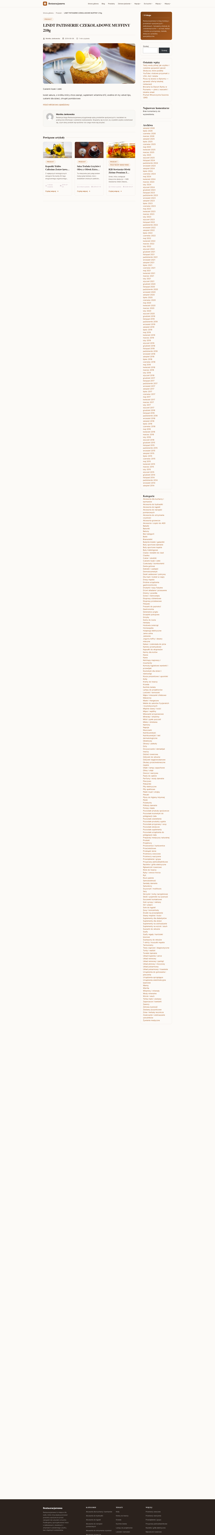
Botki (145, 536)
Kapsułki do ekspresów (153, 649)
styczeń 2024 (149, 187)
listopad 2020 (149, 287)
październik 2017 (150, 383)
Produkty (111, 4)
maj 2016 (147, 429)
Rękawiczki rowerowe (152, 867)
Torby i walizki (149, 950)
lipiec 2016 (147, 424)
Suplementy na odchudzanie (155, 923)
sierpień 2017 (148, 389)
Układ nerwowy (149, 958)
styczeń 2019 (148, 343)
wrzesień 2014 (149, 483)
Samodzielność (149, 880)
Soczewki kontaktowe (152, 899)
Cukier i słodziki (150, 558)
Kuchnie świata (149, 687)
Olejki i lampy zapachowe (154, 768)
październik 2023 (150, 195)
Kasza (145, 655)
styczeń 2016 (148, 440)
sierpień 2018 (148, 356)
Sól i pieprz (148, 905)
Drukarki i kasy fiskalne (153, 588)
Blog (103, 4)
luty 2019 (147, 340)
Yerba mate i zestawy (152, 999)
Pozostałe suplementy (152, 829)
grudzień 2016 (149, 410)
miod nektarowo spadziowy (56, 104)
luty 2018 (147, 373)
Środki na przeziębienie (153, 913)
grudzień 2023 (149, 190)
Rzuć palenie (148, 878)
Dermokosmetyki (150, 571)
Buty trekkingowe (150, 550)
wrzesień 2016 (149, 418)
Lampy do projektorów (152, 690)
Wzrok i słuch (148, 996)
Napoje (137, 4)
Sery (145, 891)
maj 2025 (147, 147)
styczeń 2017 (148, 407)
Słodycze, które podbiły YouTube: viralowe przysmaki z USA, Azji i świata (156, 73)
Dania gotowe (149, 566)
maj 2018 (147, 364)
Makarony (147, 698)
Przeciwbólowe (149, 848)
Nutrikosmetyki (149, 733)
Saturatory (147, 886)
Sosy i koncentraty (151, 910)
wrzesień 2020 (149, 292)
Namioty (146, 725)
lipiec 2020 (148, 297)
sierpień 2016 (148, 421)
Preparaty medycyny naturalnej (156, 837)
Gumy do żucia (149, 620)
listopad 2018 (149, 348)
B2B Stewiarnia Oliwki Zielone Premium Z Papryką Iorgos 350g (119, 172)
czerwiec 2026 (149, 133)
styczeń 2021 (148, 281)
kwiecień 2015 (149, 464)
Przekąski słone (149, 851)
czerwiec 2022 (149, 235)
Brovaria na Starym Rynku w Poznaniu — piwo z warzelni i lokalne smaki (155, 89)
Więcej (157, 4)
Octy (145, 746)
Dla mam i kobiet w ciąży (153, 577)
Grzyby (146, 617)
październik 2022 (150, 225)
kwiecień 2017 (149, 399)
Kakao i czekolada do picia (154, 644)
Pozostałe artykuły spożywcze (156, 811)
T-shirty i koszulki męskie (154, 942)
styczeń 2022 (149, 249)
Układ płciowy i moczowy (154, 964)
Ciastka (146, 555)
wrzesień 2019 (149, 324)
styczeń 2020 (149, 313)
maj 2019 (147, 332)
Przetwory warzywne (119, 165)
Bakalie (146, 526)
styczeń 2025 (149, 158)
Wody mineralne (150, 993)
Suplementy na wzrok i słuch (155, 926)
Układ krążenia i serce (152, 956)
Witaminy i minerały (151, 991)
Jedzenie (147, 636)
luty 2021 (147, 278)
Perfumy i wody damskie (153, 778)
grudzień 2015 (149, 442)
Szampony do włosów (152, 940)
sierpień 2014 (148, 485)
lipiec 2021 (147, 265)
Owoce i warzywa (150, 773)
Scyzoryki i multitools (152, 889)
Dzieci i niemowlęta (151, 596)
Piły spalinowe (149, 789)
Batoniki (146, 528)
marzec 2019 (148, 338)
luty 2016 (147, 437)
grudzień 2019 (149, 316)
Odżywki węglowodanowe (154, 760)
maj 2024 (147, 176)
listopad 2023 (149, 192)
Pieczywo (147, 781)
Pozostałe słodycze (151, 827)
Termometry (148, 945)
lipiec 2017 (147, 391)
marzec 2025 (148, 152)
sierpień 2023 (149, 201)
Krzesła (146, 684)
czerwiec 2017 (149, 394)
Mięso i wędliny (149, 711)
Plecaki (146, 794)
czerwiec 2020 (149, 300)
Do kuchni (147, 4)
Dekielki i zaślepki (150, 569)
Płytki (145, 800)
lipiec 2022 (148, 233)
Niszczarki (147, 730)
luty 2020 (147, 311)
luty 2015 (147, 469)
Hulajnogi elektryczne (152, 631)
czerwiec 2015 (149, 459)
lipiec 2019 (147, 330)
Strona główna (93, 4)
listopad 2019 (149, 319)
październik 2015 (150, 448)
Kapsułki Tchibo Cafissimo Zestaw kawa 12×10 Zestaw (56, 169)
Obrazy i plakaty (150, 743)
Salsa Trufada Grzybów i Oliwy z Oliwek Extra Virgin (89, 169)
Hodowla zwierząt (150, 625)
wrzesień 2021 (149, 260)
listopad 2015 (149, 445)
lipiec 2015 (147, 456)
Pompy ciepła (149, 808)
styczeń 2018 (148, 375)
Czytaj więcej (50, 191)
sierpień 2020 (149, 295)
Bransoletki (147, 539)
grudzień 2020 (149, 284)
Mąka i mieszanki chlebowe (154, 695)
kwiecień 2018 (149, 367)
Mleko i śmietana (150, 722)
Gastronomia (148, 609)
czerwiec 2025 (149, 144)
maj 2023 (147, 209)
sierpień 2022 (149, 230)
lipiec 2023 (148, 203)
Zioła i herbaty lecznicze (153, 1012)
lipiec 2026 (148, 131)
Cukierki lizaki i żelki (151, 561)
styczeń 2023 (149, 219)
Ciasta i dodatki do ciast (153, 553)
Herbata (146, 622)
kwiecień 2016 (149, 432)
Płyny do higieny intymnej (154, 797)
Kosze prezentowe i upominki (155, 676)
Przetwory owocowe (152, 854)
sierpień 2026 (149, 128)
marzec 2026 (148, 136)
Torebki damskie (150, 953)
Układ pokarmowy (151, 966)
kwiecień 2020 (149, 305)
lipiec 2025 (148, 141)
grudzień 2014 (149, 475)
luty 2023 (147, 217)
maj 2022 (147, 238)
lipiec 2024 (148, 171)
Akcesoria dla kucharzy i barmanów (99, 1512)
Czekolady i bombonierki (153, 563)
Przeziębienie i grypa (152, 859)
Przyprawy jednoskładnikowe (155, 862)
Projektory (147, 843)
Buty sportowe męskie (152, 547)
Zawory (146, 1004)
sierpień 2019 (148, 327)
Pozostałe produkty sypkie (154, 821)
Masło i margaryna (151, 700)
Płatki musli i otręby (151, 792)
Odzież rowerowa (150, 754)
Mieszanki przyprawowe (153, 714)
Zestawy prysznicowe (152, 1009)
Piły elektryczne (149, 786)
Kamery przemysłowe (152, 647)
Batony (146, 531)
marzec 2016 (148, 434)
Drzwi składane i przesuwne (155, 590)
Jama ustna (148, 633)
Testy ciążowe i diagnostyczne (156, 948)
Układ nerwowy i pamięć (153, 961)
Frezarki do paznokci (152, 606)
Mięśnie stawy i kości (152, 708)
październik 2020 (150, 289)
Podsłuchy (147, 803)
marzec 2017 (148, 402)
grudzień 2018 (149, 346)
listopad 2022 (149, 222)
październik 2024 (150, 163)
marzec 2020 (148, 308)
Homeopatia (148, 628)
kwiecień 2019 (149, 335)
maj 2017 (147, 397)
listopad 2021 (149, 254)
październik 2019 (150, 321)
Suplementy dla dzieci (152, 921)
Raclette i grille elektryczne (154, 864)
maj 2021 (147, 270)
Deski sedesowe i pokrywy (154, 574)
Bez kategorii (148, 534)
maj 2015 (147, 461)
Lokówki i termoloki (151, 692)
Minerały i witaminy (151, 717)
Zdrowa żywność (150, 1007)
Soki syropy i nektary (152, 902)
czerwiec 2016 (149, 426)
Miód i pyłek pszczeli (152, 719)
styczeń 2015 (148, 472)
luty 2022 (147, 246)
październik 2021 (150, 257)
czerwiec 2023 (149, 206)
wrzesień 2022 (149, 227)
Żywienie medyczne (151, 1020)
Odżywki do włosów (151, 757)
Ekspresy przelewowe (152, 601)
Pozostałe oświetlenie (152, 819)
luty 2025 (147, 155)
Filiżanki (146, 604)
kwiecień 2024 (149, 179)
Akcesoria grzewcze (151, 520)
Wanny (146, 985)
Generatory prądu (150, 612)
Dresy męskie (148, 579)
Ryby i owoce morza (151, 872)
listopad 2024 (149, 160)
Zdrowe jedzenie (124, 4)
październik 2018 (150, 351)
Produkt (48, 19)
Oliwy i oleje (148, 770)
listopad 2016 (149, 413)
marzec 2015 (148, 467)
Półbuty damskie (150, 805)
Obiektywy (147, 741)
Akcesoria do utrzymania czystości (99, 1530)
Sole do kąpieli (149, 907)
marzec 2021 (148, 276)
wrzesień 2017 (149, 386)
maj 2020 (147, 303)
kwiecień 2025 (149, 149)
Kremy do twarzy (150, 682)
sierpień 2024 (149, 168)
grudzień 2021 (149, 252)
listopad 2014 (149, 477)
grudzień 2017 (149, 378)
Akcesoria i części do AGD (154, 523)
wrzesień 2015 (149, 450)
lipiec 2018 (147, 359)
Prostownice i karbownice (154, 846)
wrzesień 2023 (149, 198)
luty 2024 (147, 184)
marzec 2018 (148, 370)
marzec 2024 (148, 182)
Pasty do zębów (150, 776)
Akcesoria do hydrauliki (153, 504)
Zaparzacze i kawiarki (152, 1001)
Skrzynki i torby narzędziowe (155, 894)
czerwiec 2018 (149, 362)
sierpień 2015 (148, 453)
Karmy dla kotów (150, 652)
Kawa (145, 657)
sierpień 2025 (149, 139)
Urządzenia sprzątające (153, 977)
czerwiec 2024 (149, 174)
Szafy (145, 932)
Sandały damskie (150, 883)
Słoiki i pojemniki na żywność (155, 897)
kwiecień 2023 (149, 211)
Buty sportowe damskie (153, 545)
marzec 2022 (148, 244)
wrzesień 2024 (149, 166)
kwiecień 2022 (149, 241)
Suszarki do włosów (151, 929)
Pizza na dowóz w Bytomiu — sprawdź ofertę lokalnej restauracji (155, 81)
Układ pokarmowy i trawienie (155, 969)
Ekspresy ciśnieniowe (152, 598)
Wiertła (146, 988)
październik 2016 (150, 416)
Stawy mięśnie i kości (152, 915)
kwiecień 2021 (149, 273)
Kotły (145, 679)
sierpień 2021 (148, 262)
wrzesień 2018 (149, 354)
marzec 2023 (148, 214)
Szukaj (146, 46)
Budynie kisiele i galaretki (153, 542)
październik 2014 (150, 480)
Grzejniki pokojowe (151, 614)
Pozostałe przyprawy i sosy (155, 824)
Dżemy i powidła (150, 593)
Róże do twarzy (149, 870)
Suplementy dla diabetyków (155, 918)
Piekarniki (147, 784)
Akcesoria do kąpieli (151, 507)
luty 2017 (147, 405)
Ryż (144, 875)
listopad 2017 (148, 381)
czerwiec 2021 (149, 268)
